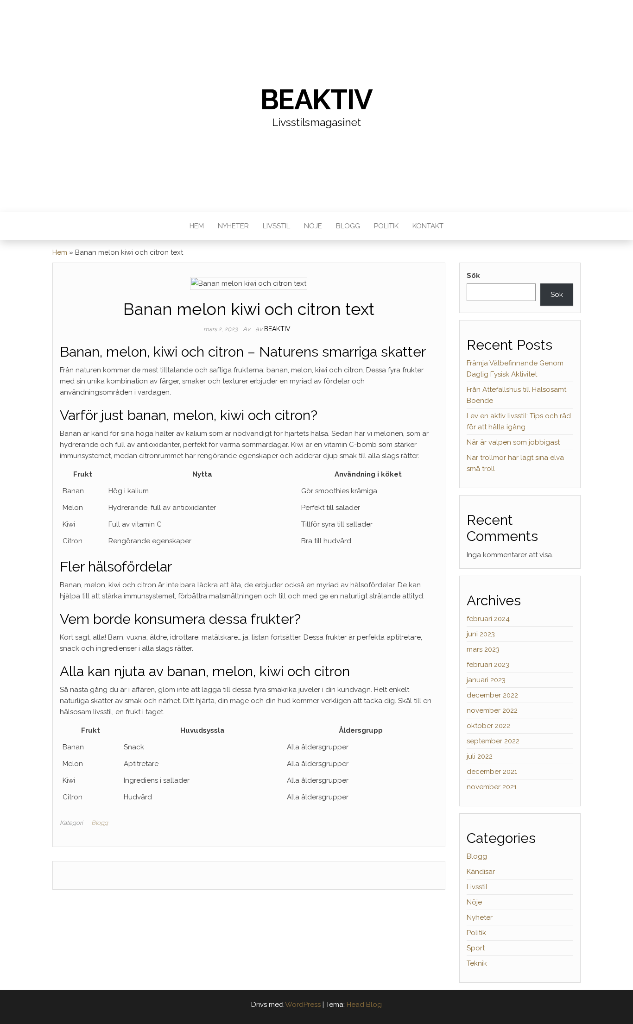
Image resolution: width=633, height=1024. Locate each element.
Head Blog (364, 1004)
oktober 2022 (488, 726)
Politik (386, 226)
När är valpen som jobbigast (513, 442)
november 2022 (492, 710)
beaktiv (277, 329)
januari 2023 (486, 680)
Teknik (477, 963)
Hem (197, 226)
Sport (476, 948)
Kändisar (481, 871)
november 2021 (492, 787)
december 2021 (492, 771)
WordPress (303, 1004)
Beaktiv (316, 99)
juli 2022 (480, 756)
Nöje (313, 226)
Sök (473, 275)
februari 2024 (488, 619)
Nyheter (233, 226)
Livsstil (276, 226)
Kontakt (427, 226)
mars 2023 (483, 649)
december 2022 (492, 695)
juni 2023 (481, 634)
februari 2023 (488, 664)
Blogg (348, 226)
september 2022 (493, 741)
